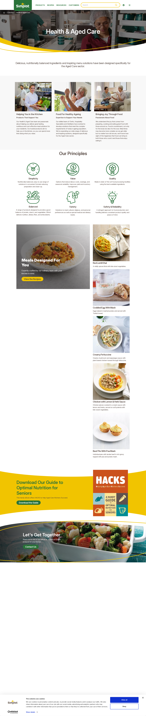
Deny (124, 706)
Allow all (124, 700)
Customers (10, 12)
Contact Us (30, 546)
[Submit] (116, 5)
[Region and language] (123, 5)
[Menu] (129, 5)
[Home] (4, 13)
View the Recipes (32, 279)
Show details (30, 712)
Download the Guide (28, 502)
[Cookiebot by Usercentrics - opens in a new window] (13, 712)
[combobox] (100, 4)
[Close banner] (143, 697)
